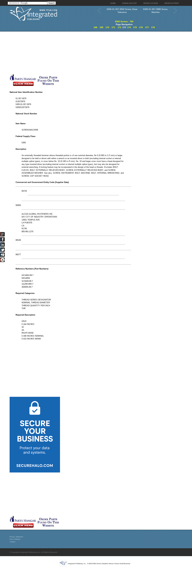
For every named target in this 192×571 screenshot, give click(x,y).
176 (141, 27)
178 (153, 27)
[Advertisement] (73, 53)
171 (113, 27)
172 (119, 27)
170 (107, 27)
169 (101, 27)
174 (129, 27)
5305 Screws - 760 (124, 21)
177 (147, 27)
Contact (12, 542)
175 (135, 27)
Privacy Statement (16, 537)
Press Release (15, 539)
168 (95, 27)
